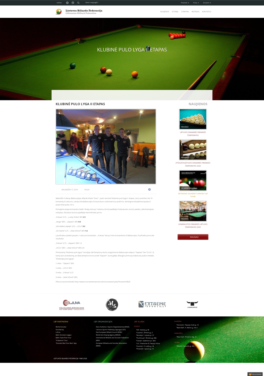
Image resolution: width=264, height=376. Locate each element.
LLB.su (58, 332)
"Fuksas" (139, 341)
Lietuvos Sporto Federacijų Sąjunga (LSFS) (111, 330)
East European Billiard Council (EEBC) (109, 332)
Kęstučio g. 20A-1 (189, 346)
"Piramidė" (140, 349)
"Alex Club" (180, 337)
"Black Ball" (180, 328)
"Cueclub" (139, 333)
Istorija (175, 11)
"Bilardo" (179, 346)
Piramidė (184, 3)
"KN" (137, 330)
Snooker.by (60, 330)
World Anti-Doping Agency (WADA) (108, 335)
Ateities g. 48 (144, 330)
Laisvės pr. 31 (149, 335)
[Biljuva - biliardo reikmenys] (71, 305)
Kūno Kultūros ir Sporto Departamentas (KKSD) (112, 327)
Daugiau (194, 237)
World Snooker (61, 327)
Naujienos (164, 11)
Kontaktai (206, 11)
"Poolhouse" (140, 338)
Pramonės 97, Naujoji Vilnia (150, 343)
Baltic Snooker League (63, 335)
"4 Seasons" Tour (62, 340)
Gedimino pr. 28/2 (149, 341)
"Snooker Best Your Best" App (66, 343)
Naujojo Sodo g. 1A (192, 325)
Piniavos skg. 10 (190, 337)
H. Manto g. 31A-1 (191, 328)
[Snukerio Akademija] (112, 305)
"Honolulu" (180, 325)
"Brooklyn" (140, 335)
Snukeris (206, 3)
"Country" (139, 346)
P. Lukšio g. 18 (149, 346)
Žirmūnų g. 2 (148, 333)
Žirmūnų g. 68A (151, 338)
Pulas (195, 3)
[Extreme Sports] (152, 304)
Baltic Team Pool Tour (63, 338)
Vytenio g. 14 (149, 349)
